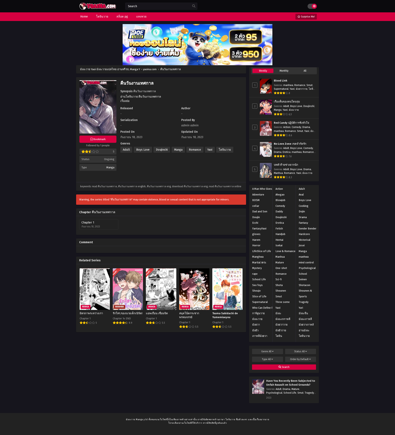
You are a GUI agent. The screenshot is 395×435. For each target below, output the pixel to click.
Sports (303, 296)
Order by (299, 359)
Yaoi (209, 149)
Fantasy (303, 222)
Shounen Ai (305, 290)
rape (255, 273)
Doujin (256, 217)
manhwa (288, 85)
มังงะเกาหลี (305, 319)
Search (285, 367)
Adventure (258, 194)
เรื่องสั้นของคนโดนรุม (287, 101)
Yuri (301, 307)
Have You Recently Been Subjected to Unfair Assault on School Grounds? (290, 382)
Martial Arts (259, 262)
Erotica (286, 152)
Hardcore (304, 234)
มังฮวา (256, 324)
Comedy (296, 127)
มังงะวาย (294, 109)
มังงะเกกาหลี (282, 319)
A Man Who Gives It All (265, 188)
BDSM (256, 200)
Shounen (280, 290)
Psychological (307, 268)
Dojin (302, 211)
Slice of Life (259, 296)
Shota (279, 285)
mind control (306, 262)
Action (286, 127)
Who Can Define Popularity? (268, 307)
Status (299, 351)
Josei (302, 245)
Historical (304, 239)
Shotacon (304, 285)
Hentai (279, 239)
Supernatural (281, 88)
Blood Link (280, 80)
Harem (256, 239)
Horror (256, 245)
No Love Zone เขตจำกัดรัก (290, 143)
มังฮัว (255, 330)
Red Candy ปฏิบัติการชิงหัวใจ (291, 122)
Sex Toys (257, 285)
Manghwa (258, 256)
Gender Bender (307, 228)
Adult (126, 149)
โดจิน (278, 335)
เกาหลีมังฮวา (259, 335)
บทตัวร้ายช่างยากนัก (286, 164)
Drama (306, 127)
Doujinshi (162, 149)
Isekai (278, 245)
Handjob (280, 234)
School (303, 273)
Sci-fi (278, 279)
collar (255, 205)
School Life (259, 279)
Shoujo (256, 290)
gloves (256, 234)
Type (266, 359)
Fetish (279, 228)
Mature (279, 262)
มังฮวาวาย (301, 88)
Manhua (278, 173)
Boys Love (143, 149)
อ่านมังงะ (304, 330)
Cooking (303, 205)
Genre (266, 351)
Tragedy (303, 302)
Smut (310, 85)
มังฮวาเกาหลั (306, 324)
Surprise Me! (307, 16)
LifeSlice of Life (261, 251)
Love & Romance (285, 251)
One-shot (281, 268)
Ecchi (255, 222)
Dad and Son (259, 211)
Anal (301, 194)
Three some (282, 302)
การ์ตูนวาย (258, 313)
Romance (195, 149)
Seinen (303, 279)
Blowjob (280, 200)
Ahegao (280, 194)
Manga (110, 167)
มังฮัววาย (280, 330)
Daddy (279, 211)
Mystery (257, 268)
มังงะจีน (303, 313)
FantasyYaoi (259, 228)
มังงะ (278, 313)
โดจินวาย (225, 149)
